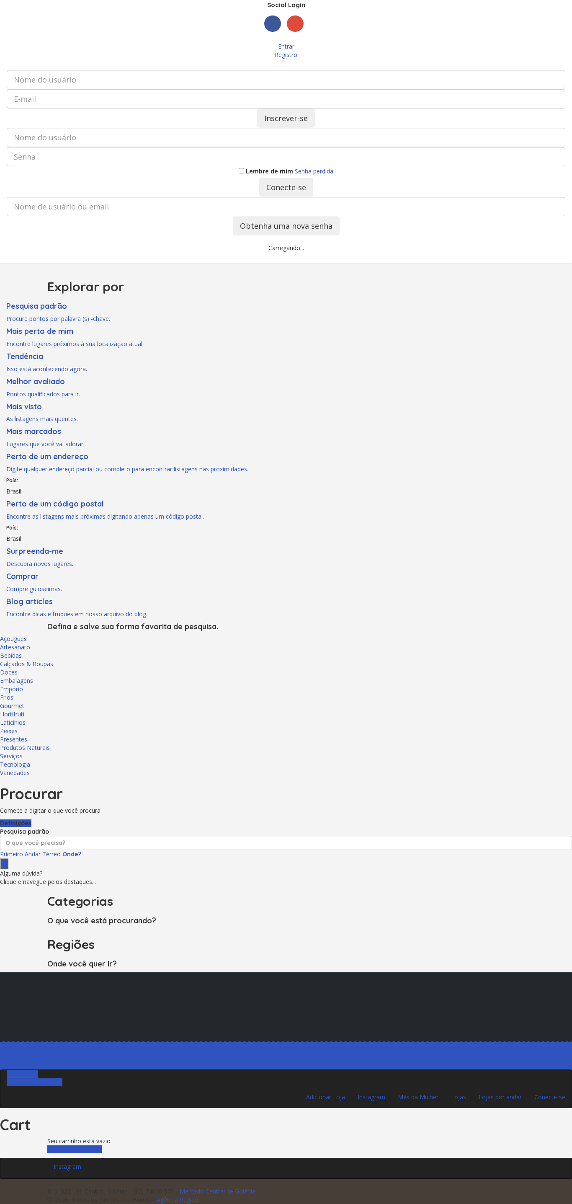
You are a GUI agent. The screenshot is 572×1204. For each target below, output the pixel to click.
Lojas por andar (500, 1097)
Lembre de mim (268, 171)
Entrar (286, 46)
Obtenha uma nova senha (286, 226)
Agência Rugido (177, 1200)
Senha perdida (314, 171)
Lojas (458, 1097)
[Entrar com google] (297, 34)
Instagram (371, 1097)
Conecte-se (286, 187)
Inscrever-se (286, 118)
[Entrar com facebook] (275, 34)
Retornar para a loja (74, 1149)
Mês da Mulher (418, 1097)
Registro (286, 55)
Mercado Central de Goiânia (217, 1191)
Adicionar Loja (325, 1097)
